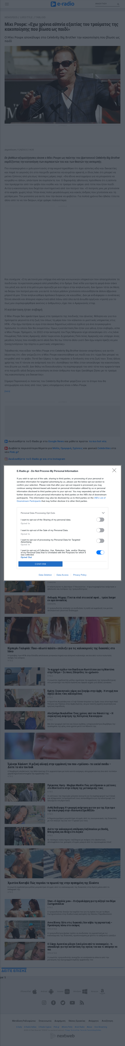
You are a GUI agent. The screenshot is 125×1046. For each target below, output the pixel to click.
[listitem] (62, 512)
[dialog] (62, 523)
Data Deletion (45, 575)
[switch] (100, 520)
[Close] (115, 471)
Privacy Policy (79, 575)
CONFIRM (40, 564)
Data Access (62, 575)
